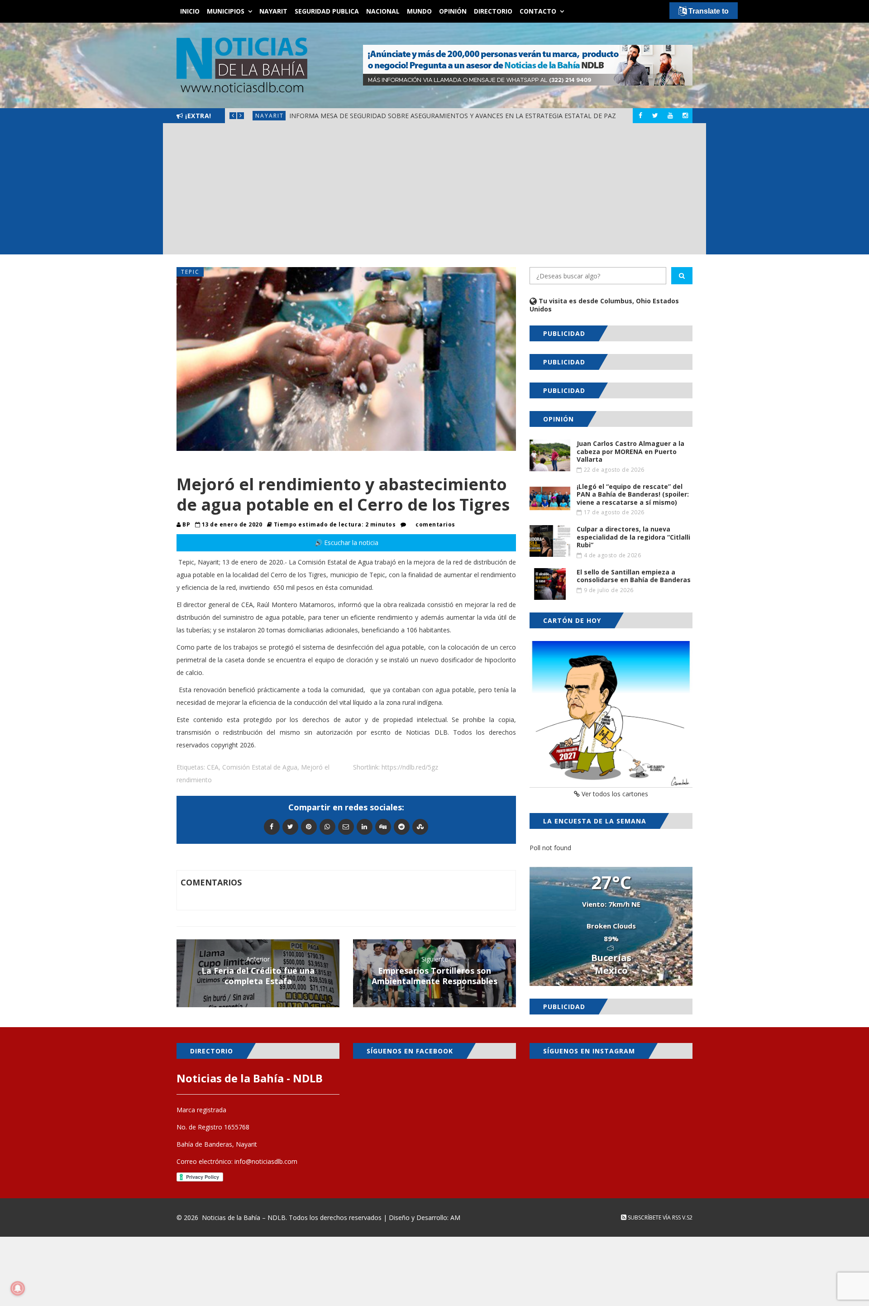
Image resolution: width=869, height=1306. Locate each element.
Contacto (538, 11)
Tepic (190, 272)
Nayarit (273, 11)
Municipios (225, 11)
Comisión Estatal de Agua (259, 767)
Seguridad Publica (327, 11)
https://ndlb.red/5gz (410, 767)
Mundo (419, 11)
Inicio (190, 11)
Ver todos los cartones (614, 793)
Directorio (493, 11)
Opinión (453, 11)
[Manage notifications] (17, 1288)
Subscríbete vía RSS (653, 1217)
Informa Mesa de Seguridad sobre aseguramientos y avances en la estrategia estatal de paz (452, 115)
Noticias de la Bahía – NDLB (244, 1217)
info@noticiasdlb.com (265, 1161)
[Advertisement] (434, 191)
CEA (213, 767)
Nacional (383, 11)
